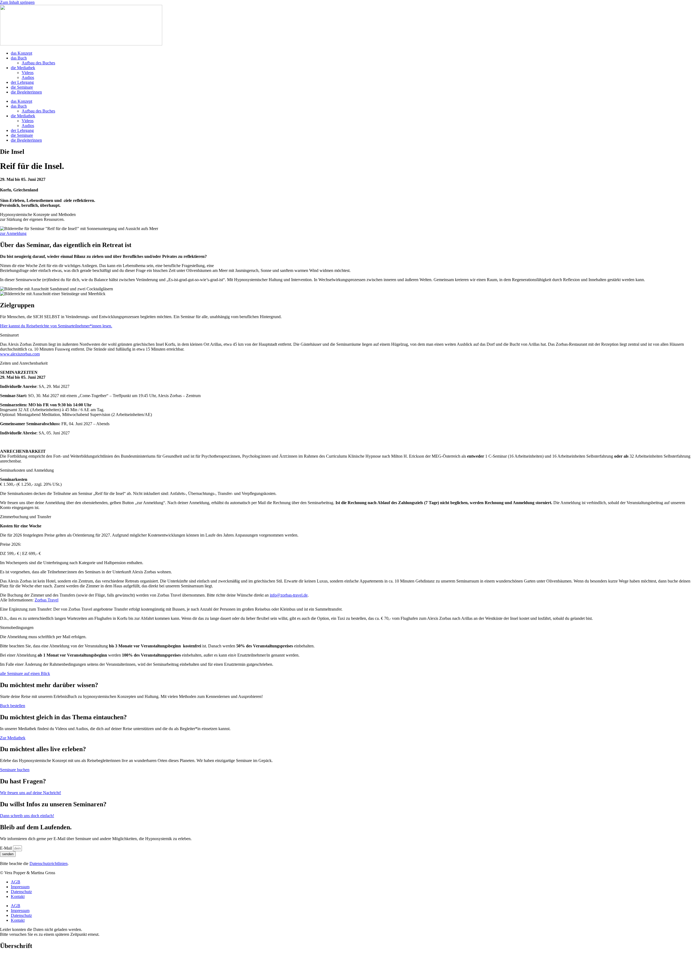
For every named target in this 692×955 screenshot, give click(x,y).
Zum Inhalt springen (17, 2)
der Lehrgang (22, 82)
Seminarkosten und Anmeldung (27, 470)
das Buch (19, 58)
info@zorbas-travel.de (289, 595)
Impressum (20, 886)
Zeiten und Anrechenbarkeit (24, 363)
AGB (15, 882)
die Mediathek (23, 67)
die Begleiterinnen (26, 92)
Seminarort (9, 335)
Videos (28, 72)
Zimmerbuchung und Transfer (25, 516)
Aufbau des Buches (38, 63)
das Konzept (21, 53)
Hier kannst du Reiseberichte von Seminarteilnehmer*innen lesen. (56, 326)
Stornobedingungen (17, 627)
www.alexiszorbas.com (20, 354)
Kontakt (18, 896)
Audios (28, 77)
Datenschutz (21, 891)
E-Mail (6, 848)
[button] (346, 335)
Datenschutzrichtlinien (48, 863)
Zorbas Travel (46, 600)
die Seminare (22, 87)
